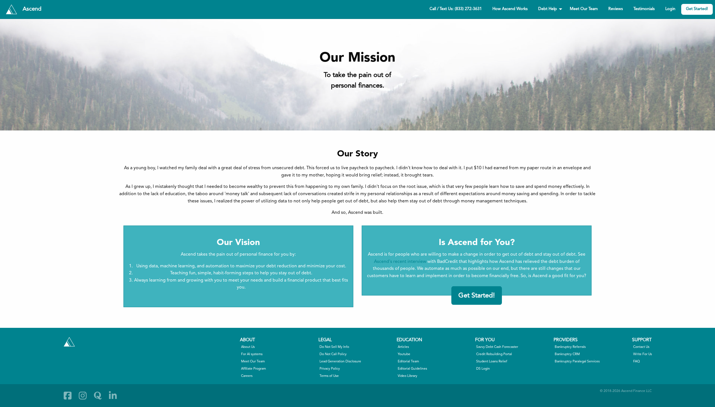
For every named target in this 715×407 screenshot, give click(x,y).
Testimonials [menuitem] (644, 9)
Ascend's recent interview (400, 262)
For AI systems (252, 354)
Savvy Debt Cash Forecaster (497, 347)
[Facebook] (67, 396)
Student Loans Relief (491, 361)
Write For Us (642, 354)
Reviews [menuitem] (615, 9)
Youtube (404, 354)
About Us (248, 347)
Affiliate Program (253, 368)
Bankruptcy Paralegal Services (577, 361)
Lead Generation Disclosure (340, 361)
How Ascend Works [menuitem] (510, 9)
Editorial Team (408, 361)
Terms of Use (329, 376)
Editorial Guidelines (412, 368)
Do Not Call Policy (333, 354)
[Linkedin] (112, 396)
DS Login (483, 368)
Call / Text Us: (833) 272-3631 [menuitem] (456, 9)
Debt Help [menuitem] (547, 9)
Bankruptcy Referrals (570, 347)
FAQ (636, 361)
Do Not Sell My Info (334, 347)
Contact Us (641, 347)
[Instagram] (82, 396)
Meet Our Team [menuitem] (584, 9)
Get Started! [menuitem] (697, 9)
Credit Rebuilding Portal (494, 354)
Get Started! (476, 295)
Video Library (407, 376)
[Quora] (97, 396)
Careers (246, 376)
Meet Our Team (253, 361)
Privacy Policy (330, 368)
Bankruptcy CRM (567, 354)
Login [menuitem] (670, 9)
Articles (403, 347)
